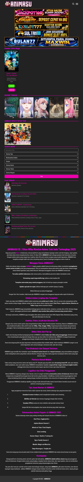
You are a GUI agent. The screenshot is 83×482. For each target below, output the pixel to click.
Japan (11, 81)
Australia (31, 228)
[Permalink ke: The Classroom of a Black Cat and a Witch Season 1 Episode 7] (56, 108)
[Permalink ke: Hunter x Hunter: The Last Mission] (11, 61)
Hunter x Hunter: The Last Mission (11, 74)
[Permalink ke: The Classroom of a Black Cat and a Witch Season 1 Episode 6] (71, 108)
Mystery (19, 185)
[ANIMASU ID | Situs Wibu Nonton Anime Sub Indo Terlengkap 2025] (18, 4)
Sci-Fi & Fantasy (25, 196)
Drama (18, 228)
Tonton (11, 90)
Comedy (19, 196)
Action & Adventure (16, 207)
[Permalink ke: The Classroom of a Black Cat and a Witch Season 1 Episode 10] (12, 108)
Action (8, 78)
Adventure (13, 78)
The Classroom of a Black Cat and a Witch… (11, 115)
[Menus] (76, 4)
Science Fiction (34, 217)
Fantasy (14, 80)
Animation (9, 80)
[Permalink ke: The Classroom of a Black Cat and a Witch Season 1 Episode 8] (41, 108)
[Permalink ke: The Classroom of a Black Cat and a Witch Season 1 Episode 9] (27, 108)
